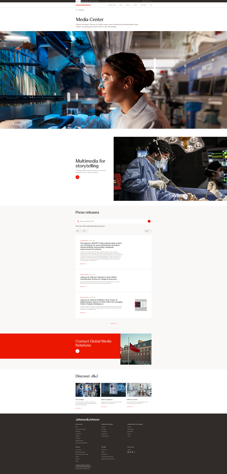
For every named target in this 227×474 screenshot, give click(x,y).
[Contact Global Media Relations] (136, 349)
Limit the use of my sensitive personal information (83, 466)
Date (78, 231)
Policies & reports (132, 399)
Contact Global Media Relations (93, 343)
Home (77, 10)
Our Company (80, 399)
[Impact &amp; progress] (113, 390)
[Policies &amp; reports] (139, 390)
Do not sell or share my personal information (82, 465)
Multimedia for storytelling (90, 163)
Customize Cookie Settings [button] (107, 456)
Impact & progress (107, 399)
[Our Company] (88, 390)
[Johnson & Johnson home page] (83, 5)
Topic (84, 231)
